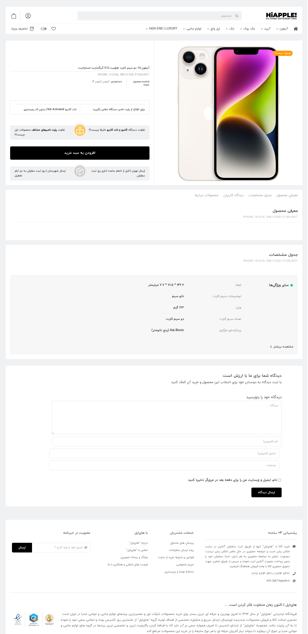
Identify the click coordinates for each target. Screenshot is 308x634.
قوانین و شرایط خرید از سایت (176, 557)
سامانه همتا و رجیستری (179, 572)
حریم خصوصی (185, 565)
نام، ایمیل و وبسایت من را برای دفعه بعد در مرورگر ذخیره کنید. (232, 480)
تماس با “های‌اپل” (137, 550)
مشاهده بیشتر (283, 347)
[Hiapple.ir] (228, 113)
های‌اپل (266, 614)
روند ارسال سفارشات (181, 550)
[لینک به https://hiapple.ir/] (271, 15)
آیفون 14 (97, 81)
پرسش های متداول (182, 543)
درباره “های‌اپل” (138, 543)
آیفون (106, 81)
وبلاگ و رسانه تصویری (134, 557)
